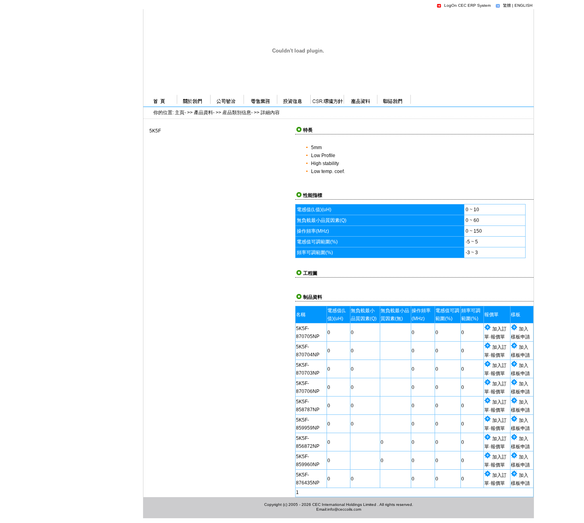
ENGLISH (523, 5)
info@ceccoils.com (344, 509)
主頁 (179, 112)
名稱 (301, 314)
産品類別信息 (236, 112)
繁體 (507, 5)
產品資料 (203, 112)
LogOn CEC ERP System (467, 5)
